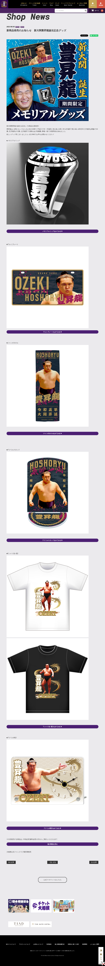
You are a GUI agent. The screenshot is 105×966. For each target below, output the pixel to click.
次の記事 (94, 862)
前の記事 (11, 862)
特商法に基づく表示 (73, 944)
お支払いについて (38, 944)
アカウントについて (24, 944)
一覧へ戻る (52, 862)
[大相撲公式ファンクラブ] (4, 6)
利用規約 (49, 944)
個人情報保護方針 (60, 944)
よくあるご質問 (94, 944)
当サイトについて (11, 944)
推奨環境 (84, 944)
